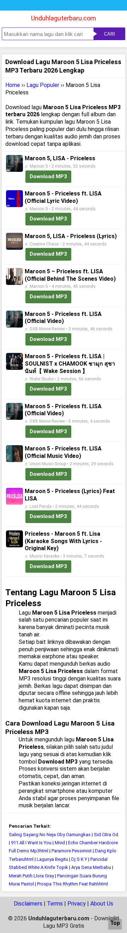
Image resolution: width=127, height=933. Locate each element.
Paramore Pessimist (72, 850)
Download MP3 (48, 176)
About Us (101, 903)
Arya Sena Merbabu (91, 867)
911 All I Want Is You (31, 842)
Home (12, 85)
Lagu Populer (42, 85)
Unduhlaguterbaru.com (63, 18)
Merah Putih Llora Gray (31, 875)
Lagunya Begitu (52, 859)
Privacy (76, 903)
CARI (109, 34)
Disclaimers (28, 903)
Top (115, 923)
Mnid (60, 842)
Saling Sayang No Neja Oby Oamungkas (50, 834)
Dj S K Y (79, 859)
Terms (55, 903)
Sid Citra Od (106, 834)
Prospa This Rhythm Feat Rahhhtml (72, 884)
